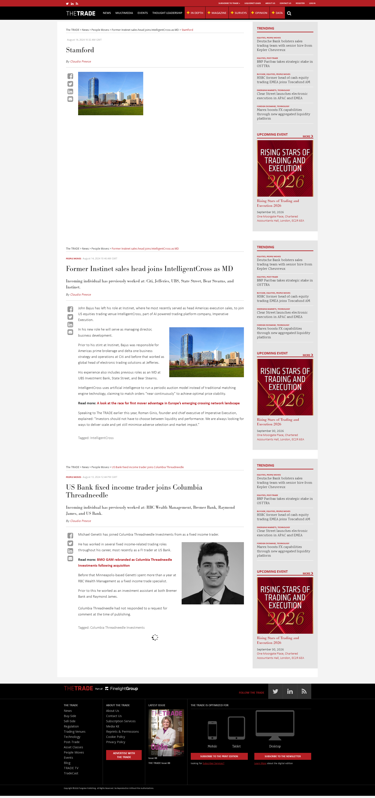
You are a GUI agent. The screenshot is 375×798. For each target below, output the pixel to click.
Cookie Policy (115, 737)
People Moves (274, 37)
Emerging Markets (266, 90)
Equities (261, 37)
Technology (284, 90)
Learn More (260, 763)
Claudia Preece (80, 61)
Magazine (219, 12)
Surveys (241, 12)
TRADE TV (71, 768)
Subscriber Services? (213, 763)
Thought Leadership (167, 12)
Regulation (71, 726)
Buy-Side (261, 74)
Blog (67, 763)
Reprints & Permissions (122, 731)
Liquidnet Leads (253, 3)
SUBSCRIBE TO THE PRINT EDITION (219, 756)
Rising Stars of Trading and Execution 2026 (278, 203)
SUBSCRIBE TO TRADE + (229, 3)
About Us (270, 3)
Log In (312, 3)
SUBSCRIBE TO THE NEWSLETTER (283, 756)
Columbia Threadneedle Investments (117, 627)
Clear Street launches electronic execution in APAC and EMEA (282, 96)
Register (300, 3)
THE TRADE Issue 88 (159, 763)
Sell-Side (70, 721)
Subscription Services (121, 721)
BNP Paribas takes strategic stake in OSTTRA (285, 64)
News (107, 12)
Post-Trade (272, 58)
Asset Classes (73, 747)
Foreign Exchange (266, 106)
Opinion (261, 12)
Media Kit (112, 726)
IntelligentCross (102, 437)
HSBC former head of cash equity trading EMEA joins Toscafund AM (283, 80)
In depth (197, 12)
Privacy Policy (115, 742)
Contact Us (285, 3)
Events (143, 12)
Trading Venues (75, 731)
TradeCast (71, 773)
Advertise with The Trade (124, 755)
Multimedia (124, 12)
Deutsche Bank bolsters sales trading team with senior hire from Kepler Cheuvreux (284, 46)
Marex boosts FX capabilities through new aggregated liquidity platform (283, 114)
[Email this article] (70, 99)
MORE (307, 136)
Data (279, 12)
